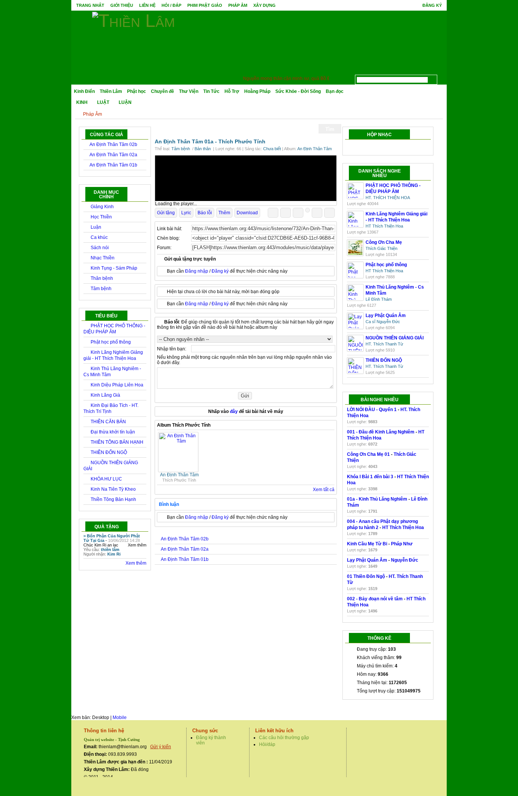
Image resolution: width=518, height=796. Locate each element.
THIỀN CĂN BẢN (108, 421)
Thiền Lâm (111, 91)
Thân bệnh (102, 278)
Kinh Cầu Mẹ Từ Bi (367, 543)
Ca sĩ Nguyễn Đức (383, 321)
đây (234, 411)
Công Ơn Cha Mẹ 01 (368, 454)
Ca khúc (99, 237)
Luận (96, 227)
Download (247, 212)
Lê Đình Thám (379, 299)
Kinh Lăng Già (105, 395)
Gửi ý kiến (160, 746)
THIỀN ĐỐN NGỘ (109, 452)
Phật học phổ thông (111, 342)
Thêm (224, 212)
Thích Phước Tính (241, 141)
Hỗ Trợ (231, 91)
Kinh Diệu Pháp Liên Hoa (117, 385)
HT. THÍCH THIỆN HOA (388, 197)
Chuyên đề (162, 91)
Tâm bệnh (101, 288)
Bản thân (203, 148)
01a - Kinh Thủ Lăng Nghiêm (377, 499)
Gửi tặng (166, 212)
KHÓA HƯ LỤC (106, 479)
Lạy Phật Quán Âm (367, 560)
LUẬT (103, 102)
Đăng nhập (196, 271)
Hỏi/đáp (267, 744)
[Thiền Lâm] (133, 19)
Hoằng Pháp (257, 91)
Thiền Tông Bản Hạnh (113, 499)
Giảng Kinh (102, 206)
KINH (82, 102)
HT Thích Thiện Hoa (384, 226)
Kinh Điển (84, 91)
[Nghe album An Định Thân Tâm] (179, 441)
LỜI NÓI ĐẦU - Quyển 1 (372, 409)
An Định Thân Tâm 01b (113, 165)
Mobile (120, 717)
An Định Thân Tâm (314, 148)
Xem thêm (137, 545)
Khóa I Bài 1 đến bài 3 (370, 476)
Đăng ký (432, 5)
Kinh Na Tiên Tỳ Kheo (113, 489)
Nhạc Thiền (103, 258)
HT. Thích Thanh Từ (384, 344)
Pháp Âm (92, 114)
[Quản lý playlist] (380, 147)
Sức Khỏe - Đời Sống (298, 91)
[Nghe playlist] (394, 147)
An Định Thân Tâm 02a (113, 154)
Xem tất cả (323, 489)
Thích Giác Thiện (381, 248)
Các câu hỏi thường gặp (284, 737)
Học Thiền (101, 217)
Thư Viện (188, 91)
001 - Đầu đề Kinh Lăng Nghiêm (380, 432)
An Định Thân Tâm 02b (113, 144)
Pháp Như (402, 543)
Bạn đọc (335, 91)
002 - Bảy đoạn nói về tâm (375, 598)
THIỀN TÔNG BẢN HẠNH (117, 442)
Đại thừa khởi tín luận (113, 432)
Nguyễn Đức (404, 560)
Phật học (136, 91)
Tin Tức (211, 91)
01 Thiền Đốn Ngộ (366, 576)
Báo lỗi (205, 212)
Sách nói (100, 247)
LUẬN (125, 102)
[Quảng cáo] (245, 178)
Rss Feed (442, 78)
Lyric (186, 212)
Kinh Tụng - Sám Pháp (114, 268)
